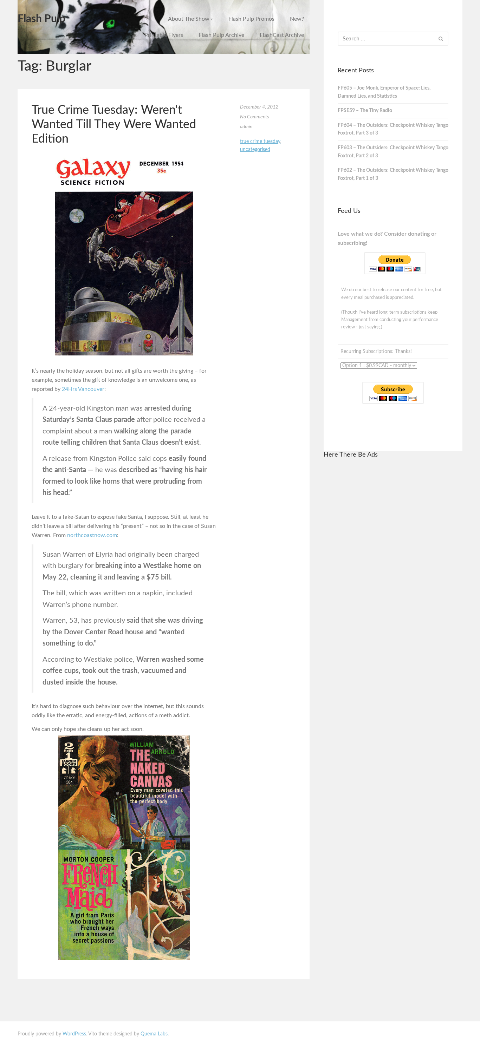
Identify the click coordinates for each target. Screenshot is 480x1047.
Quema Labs (154, 1034)
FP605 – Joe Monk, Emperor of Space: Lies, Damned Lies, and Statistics (384, 92)
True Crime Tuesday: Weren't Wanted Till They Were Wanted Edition (114, 124)
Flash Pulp (41, 19)
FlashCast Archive (282, 35)
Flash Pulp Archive (221, 35)
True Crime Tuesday (260, 141)
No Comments (254, 116)
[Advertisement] (393, 570)
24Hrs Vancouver (83, 389)
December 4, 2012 (259, 107)
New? (297, 19)
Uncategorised (255, 149)
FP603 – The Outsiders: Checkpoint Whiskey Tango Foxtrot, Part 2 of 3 (393, 151)
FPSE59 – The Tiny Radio (365, 110)
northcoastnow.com (92, 535)
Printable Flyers (163, 35)
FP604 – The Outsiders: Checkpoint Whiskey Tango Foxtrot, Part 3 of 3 (393, 129)
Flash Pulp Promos (251, 19)
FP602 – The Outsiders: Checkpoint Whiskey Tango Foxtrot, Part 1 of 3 (393, 174)
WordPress (74, 1034)
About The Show (188, 19)
